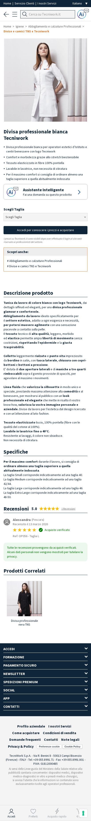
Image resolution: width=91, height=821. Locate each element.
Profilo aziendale (31, 726)
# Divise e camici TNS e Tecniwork (29, 266)
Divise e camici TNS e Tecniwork (26, 31)
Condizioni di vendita (59, 733)
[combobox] (45, 217)
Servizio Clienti (25, 3)
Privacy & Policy (21, 746)
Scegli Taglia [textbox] (14, 217)
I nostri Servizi (47, 3)
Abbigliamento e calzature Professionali (54, 26)
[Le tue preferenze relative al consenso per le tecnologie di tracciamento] (83, 813)
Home (8, 3)
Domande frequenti (25, 739)
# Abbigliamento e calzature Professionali (34, 261)
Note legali (70, 739)
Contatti (51, 739)
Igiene (20, 26)
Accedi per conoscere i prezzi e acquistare (45, 230)
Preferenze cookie (49, 746)
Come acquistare (26, 733)
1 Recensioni (68, 508)
